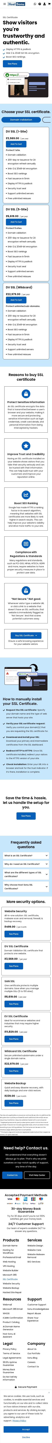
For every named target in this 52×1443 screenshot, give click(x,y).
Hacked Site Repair (12, 1292)
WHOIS (6, 1313)
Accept (26, 1429)
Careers (31, 1362)
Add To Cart (16, 144)
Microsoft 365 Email (13, 1309)
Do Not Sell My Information (10, 1378)
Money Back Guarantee (9, 1371)
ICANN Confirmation (13, 1317)
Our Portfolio (33, 1353)
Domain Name (10, 1245)
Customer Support (36, 1304)
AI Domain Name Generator (11, 1328)
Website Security (11, 1283)
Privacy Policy (19, 1420)
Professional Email (12, 1257)
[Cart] (49, 4)
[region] (26, 1416)
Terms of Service (11, 1353)
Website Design (35, 1245)
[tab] (21, 120)
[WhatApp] (35, 4)
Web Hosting (9, 1261)
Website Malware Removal (36, 1256)
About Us (31, 1349)
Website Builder (10, 1270)
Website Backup (11, 1288)
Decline (26, 1437)
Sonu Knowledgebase (38, 1309)
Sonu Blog (32, 1357)
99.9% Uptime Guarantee (10, 1364)
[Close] (49, 1392)
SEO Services (33, 1261)
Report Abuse (34, 1313)
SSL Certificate (10, 1279)
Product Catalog (11, 1322)
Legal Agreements (12, 1357)
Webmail (7, 1304)
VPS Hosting (9, 1266)
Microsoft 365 (10, 1274)
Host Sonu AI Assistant (9, 1335)
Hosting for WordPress (8, 1251)
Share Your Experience (32, 1319)
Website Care (34, 1250)
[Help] (39, 4)
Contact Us (33, 1366)
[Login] (44, 4)
